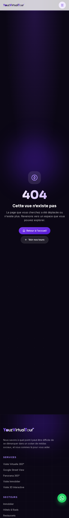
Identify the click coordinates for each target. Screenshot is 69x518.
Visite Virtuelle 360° (13, 464)
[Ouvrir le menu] (62, 5)
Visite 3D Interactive (13, 487)
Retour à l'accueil (36, 230)
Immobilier (8, 504)
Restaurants (9, 515)
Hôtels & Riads (10, 509)
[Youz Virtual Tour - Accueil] (13, 5)
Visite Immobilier (11, 481)
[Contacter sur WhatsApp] (61, 498)
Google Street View (13, 469)
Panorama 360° (11, 475)
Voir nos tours (36, 239)
